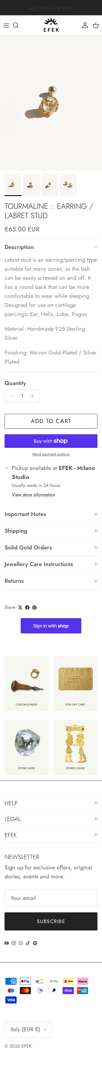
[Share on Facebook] (27, 607)
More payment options (51, 454)
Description (19, 247)
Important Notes (25, 514)
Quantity (15, 383)
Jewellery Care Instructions (39, 564)
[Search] (18, 25)
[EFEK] (51, 25)
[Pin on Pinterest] (34, 607)
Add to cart (51, 421)
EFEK (26, 1046)
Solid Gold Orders (28, 547)
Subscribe (51, 921)
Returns (14, 581)
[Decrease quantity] (10, 396)
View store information (33, 494)
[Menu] (6, 25)
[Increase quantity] (33, 396)
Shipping (16, 531)
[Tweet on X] (20, 607)
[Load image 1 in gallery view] (51, 103)
